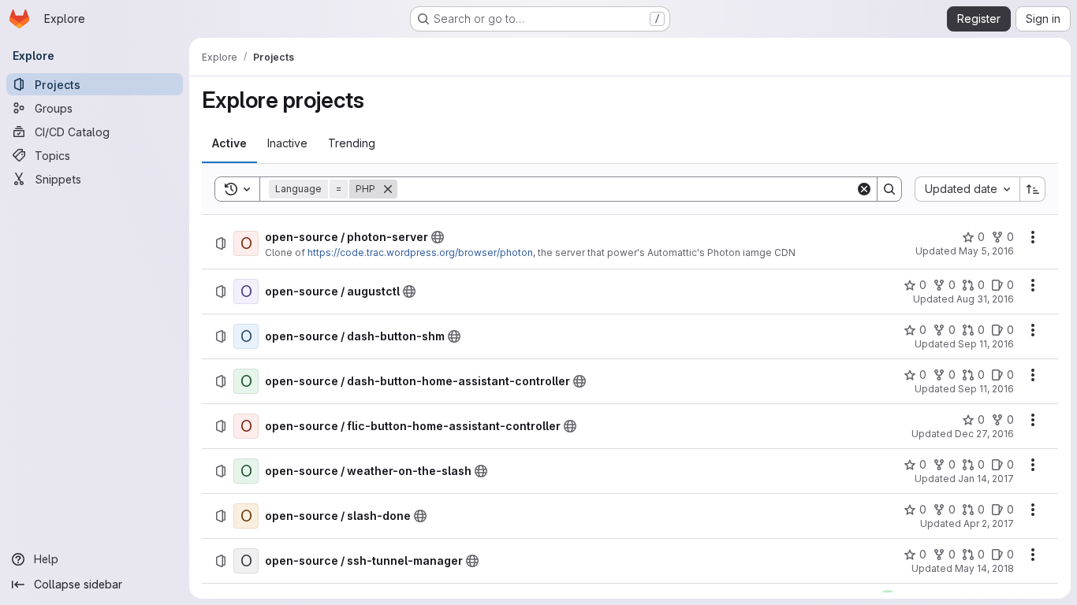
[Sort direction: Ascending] (1032, 189)
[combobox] (967, 189)
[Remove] (387, 189)
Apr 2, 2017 (988, 523)
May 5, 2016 (986, 251)
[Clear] (864, 189)
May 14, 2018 (984, 568)
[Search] (889, 189)
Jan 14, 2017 (986, 478)
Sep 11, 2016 (986, 344)
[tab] (229, 143)
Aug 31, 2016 (985, 299)
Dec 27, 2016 (984, 434)
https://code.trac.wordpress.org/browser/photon (420, 252)
